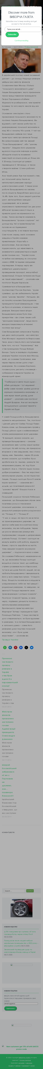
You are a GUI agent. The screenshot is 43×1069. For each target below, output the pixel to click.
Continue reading (21, 40)
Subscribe (12, 34)
